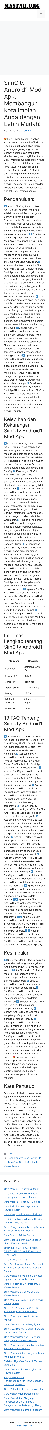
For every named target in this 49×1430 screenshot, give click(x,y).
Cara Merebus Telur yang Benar (21, 1189)
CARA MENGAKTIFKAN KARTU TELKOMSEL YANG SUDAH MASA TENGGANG (22, 1251)
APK (10, 1153)
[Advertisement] (24, 46)
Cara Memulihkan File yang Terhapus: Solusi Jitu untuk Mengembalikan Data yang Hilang (22, 1402)
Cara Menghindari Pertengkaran (21, 1393)
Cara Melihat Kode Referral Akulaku (23, 1389)
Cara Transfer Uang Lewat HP (24, 1158)
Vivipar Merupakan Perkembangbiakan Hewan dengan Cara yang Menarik (23, 1381)
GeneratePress (24, 1425)
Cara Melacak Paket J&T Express (22, 1201)
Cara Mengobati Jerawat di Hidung (23, 1214)
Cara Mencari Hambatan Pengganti (23, 1410)
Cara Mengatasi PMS (15, 1259)
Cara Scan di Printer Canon (19, 1235)
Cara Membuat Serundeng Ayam (22, 1324)
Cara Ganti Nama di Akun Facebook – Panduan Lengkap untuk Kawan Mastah (23, 1268)
